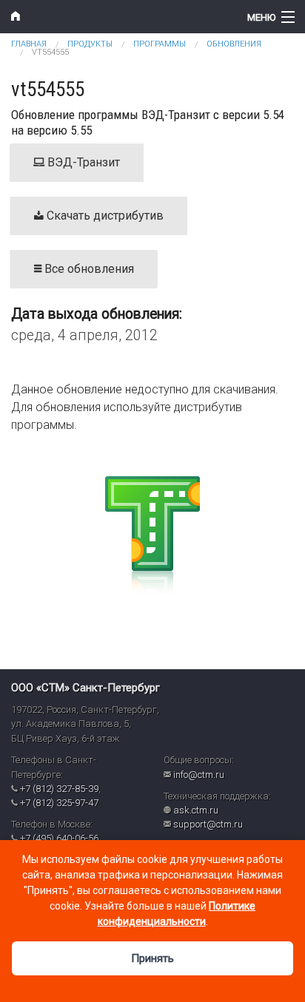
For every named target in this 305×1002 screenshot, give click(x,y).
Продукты (90, 44)
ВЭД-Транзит (82, 162)
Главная (29, 44)
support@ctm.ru (208, 824)
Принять (152, 958)
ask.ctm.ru (195, 810)
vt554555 (50, 52)
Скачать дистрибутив (104, 216)
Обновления (234, 44)
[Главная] (114, 16)
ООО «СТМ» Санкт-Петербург (85, 687)
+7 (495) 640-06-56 (59, 838)
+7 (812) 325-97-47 (59, 802)
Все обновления (87, 269)
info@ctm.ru (198, 774)
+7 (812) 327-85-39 (59, 788)
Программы (159, 44)
